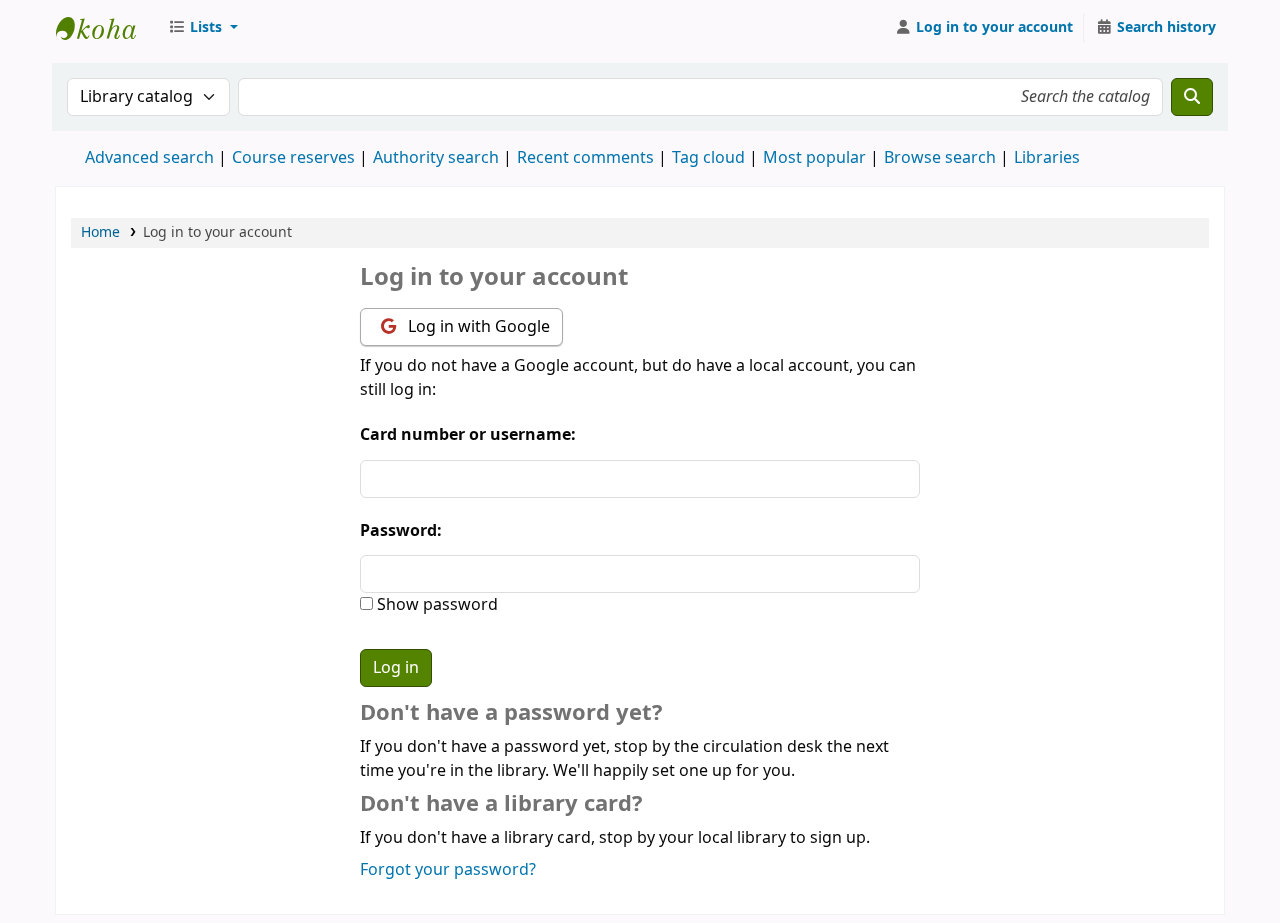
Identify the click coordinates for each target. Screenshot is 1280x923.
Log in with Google (477, 327)
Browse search (940, 158)
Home (100, 232)
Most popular (814, 158)
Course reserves (293, 158)
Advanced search (149, 158)
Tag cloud (708, 158)
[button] (203, 28)
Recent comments (585, 158)
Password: (401, 531)
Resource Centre (106, 28)
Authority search (436, 158)
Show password (435, 605)
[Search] (1192, 97)
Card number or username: (468, 435)
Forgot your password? (448, 870)
